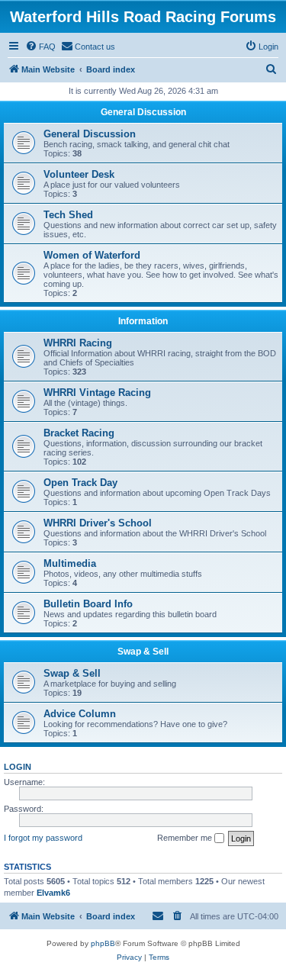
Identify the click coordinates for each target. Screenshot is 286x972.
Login (17, 766)
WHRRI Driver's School (97, 523)
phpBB (103, 943)
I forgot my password (43, 837)
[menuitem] (40, 46)
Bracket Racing (78, 433)
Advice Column (79, 713)
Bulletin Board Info (88, 604)
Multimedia (69, 563)
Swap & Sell (143, 651)
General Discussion (143, 112)
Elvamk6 (53, 892)
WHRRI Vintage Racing (97, 392)
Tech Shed (68, 214)
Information (143, 321)
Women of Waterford (91, 255)
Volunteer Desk (78, 174)
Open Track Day (80, 482)
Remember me (185, 837)
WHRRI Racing (77, 343)
